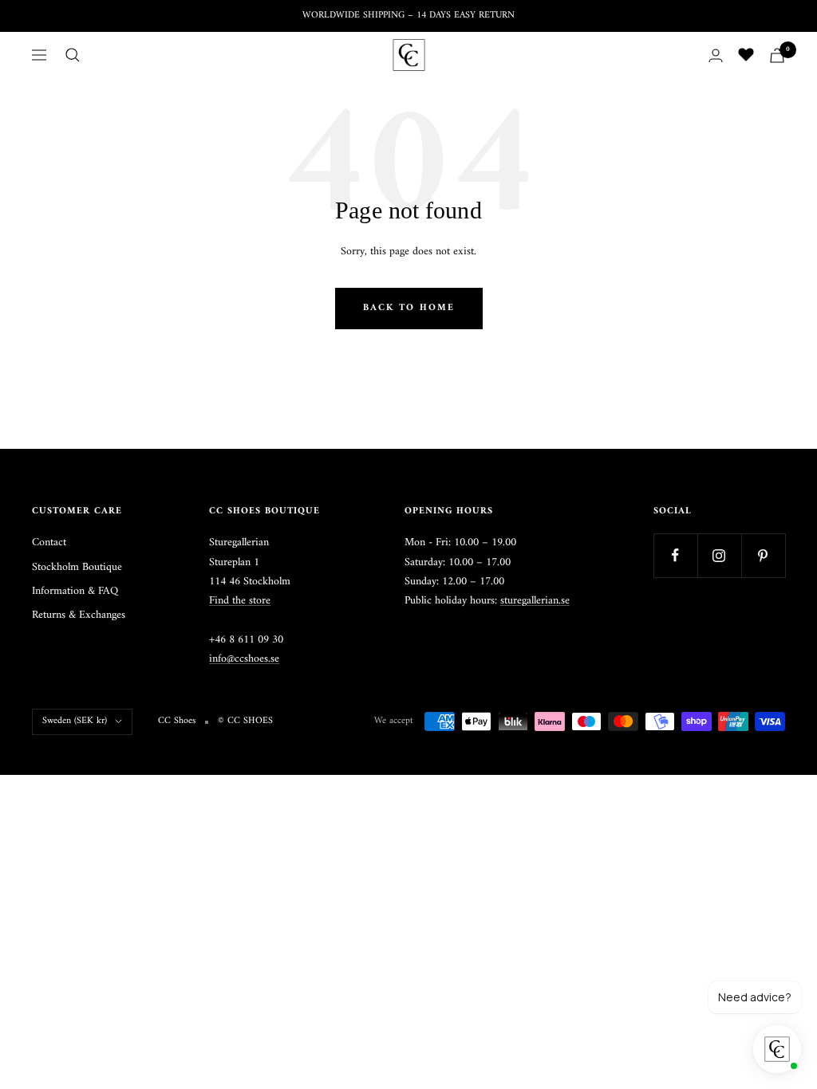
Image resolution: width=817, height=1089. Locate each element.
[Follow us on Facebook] (675, 555)
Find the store (239, 601)
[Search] (72, 55)
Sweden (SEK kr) (74, 721)
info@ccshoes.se (244, 659)
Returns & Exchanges (78, 615)
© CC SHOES (245, 721)
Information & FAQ (75, 591)
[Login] (715, 55)
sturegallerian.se (535, 601)
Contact (49, 542)
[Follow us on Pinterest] (763, 555)
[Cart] (777, 55)
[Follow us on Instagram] (719, 555)
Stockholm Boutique (77, 567)
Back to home (409, 308)
